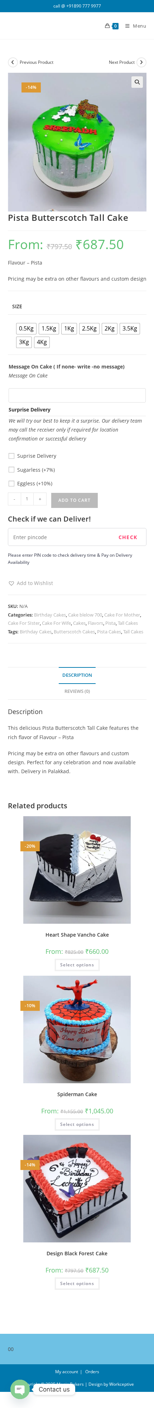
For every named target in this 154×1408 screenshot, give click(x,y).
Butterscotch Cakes (74, 631)
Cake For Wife (56, 623)
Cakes (79, 623)
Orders (92, 1372)
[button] (137, 82)
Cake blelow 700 (85, 615)
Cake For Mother (122, 615)
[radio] (26, 328)
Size (17, 306)
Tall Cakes (128, 623)
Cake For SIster (24, 623)
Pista (110, 623)
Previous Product (36, 62)
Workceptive (121, 1384)
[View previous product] (13, 62)
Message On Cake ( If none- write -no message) (67, 366)
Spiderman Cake (77, 1094)
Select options (77, 965)
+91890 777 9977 (83, 6)
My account (66, 1372)
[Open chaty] (20, 1389)
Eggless (34, 483)
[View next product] (141, 62)
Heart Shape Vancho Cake (77, 934)
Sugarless (36, 469)
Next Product (122, 62)
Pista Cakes (109, 631)
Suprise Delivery (36, 455)
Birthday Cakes (50, 615)
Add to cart (74, 500)
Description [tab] (77, 675)
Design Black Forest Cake (77, 1253)
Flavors (95, 623)
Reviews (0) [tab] (77, 691)
